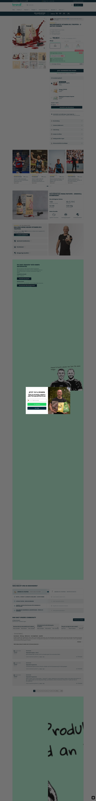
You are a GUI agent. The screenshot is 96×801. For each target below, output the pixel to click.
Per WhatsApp (37, 404)
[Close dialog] (69, 388)
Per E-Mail (37, 408)
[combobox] (30, 400)
